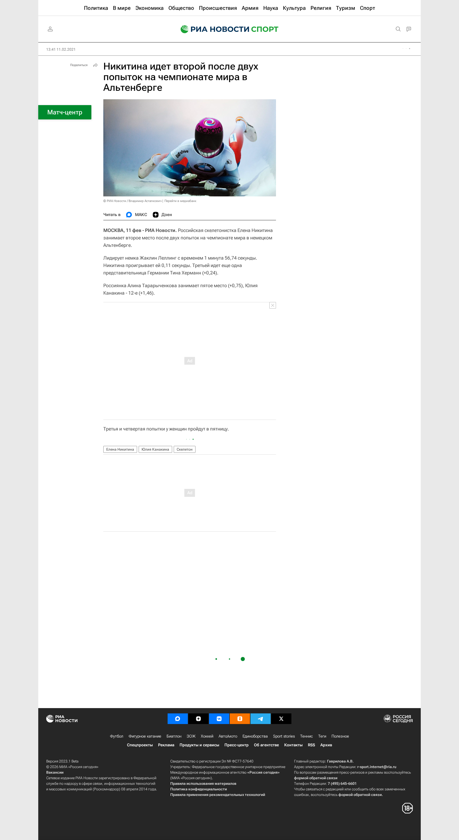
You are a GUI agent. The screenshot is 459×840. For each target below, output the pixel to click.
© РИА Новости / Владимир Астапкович (132, 201)
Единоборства (255, 736)
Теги (322, 736)
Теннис (306, 736)
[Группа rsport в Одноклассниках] (240, 718)
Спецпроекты (140, 745)
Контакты (293, 745)
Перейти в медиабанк (180, 201)
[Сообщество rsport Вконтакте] (219, 718)
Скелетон (185, 449)
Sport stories (284, 736)
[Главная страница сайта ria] (211, 29)
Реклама (166, 745)
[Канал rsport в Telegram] (260, 718)
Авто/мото (228, 736)
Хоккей (207, 736)
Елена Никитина (120, 449)
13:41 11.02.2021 (61, 49)
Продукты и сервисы (199, 745)
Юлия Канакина (155, 449)
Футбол (116, 736)
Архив (326, 745)
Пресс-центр (236, 745)
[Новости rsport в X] (281, 718)
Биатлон (174, 736)
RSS (311, 745)
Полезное (340, 736)
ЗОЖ (191, 736)
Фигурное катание (145, 736)
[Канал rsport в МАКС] (178, 718)
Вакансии (54, 772)
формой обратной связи (315, 778)
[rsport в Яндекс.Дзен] (198, 718)
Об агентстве (266, 745)
